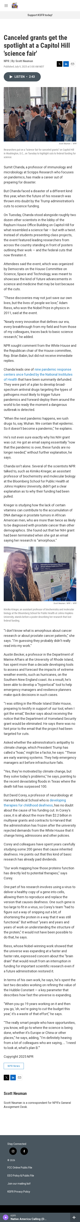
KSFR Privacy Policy (18, 1191)
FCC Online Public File (19, 1167)
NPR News (14, 1065)
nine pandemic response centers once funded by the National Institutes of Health (38, 374)
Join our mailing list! (19, 1183)
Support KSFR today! (40, 15)
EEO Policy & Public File (20, 1175)
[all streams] (75, 1217)
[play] (5, 1217)
